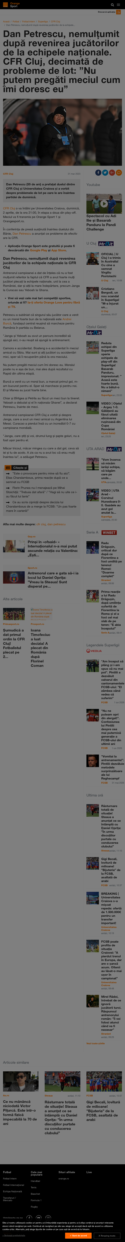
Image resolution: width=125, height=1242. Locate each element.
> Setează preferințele (13, 1235)
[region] (62, 1230)
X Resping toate (107, 1235)
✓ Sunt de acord (78, 1235)
